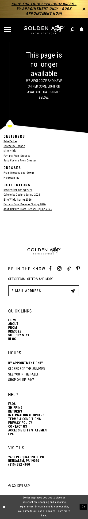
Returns (15, 411)
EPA (11, 434)
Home (12, 320)
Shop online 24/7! (21, 380)
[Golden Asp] (43, 29)
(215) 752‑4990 (19, 464)
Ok (83, 506)
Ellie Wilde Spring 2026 (17, 199)
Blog (12, 339)
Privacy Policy (20, 423)
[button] (8, 30)
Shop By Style (19, 335)
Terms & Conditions (24, 419)
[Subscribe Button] (73, 290)
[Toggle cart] (81, 30)
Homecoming (11, 177)
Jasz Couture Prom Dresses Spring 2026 (28, 209)
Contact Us (17, 426)
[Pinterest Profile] (78, 269)
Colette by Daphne (14, 146)
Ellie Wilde (10, 150)
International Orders (26, 415)
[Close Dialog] (4, 507)
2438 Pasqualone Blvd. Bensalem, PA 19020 (26, 459)
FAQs (12, 404)
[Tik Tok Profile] (69, 268)
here (43, 515)
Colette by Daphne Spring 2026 (22, 194)
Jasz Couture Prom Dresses (20, 160)
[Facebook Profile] (50, 269)
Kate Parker (10, 141)
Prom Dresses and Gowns (19, 172)
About (13, 324)
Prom (12, 327)
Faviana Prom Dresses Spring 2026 (25, 204)
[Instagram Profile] (59, 269)
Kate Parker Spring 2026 (18, 190)
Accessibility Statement (28, 430)
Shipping (15, 407)
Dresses (14, 331)
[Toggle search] (72, 30)
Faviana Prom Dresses (17, 155)
